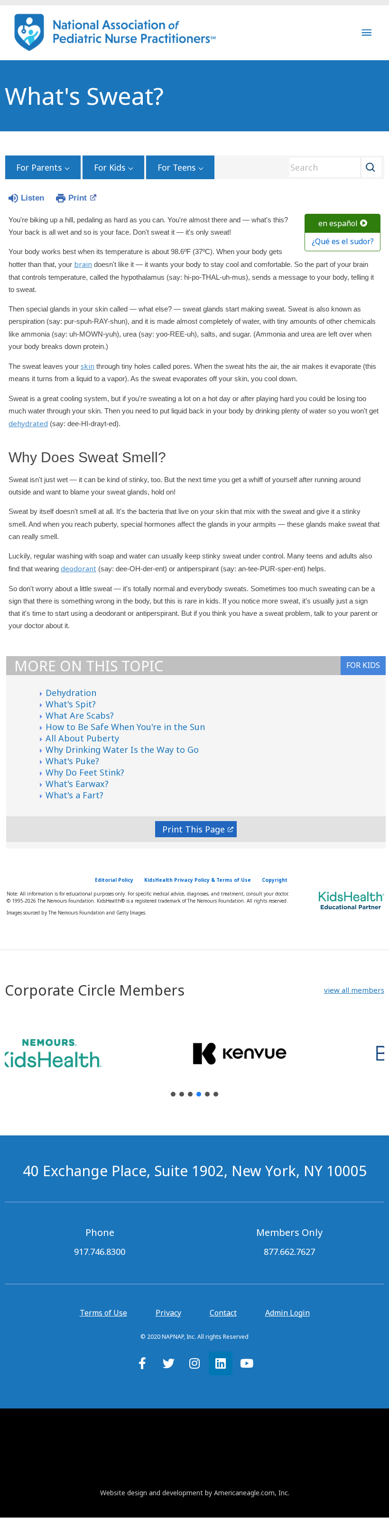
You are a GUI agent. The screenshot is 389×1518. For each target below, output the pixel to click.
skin (87, 366)
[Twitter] (168, 1363)
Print (77, 197)
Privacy (168, 1312)
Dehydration (71, 692)
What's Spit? (71, 704)
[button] (354, 990)
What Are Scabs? (80, 715)
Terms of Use (103, 1312)
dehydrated (28, 423)
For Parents (39, 167)
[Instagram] (194, 1363)
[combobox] (332, 167)
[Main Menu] (367, 32)
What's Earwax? (77, 783)
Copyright (274, 880)
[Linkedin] (220, 1363)
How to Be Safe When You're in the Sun (125, 726)
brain (83, 264)
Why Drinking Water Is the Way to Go (122, 749)
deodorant (78, 568)
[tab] (363, 665)
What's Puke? (72, 761)
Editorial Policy (114, 880)
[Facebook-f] (142, 1363)
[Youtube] (247, 1363)
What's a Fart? (74, 795)
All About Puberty (82, 738)
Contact (223, 1312)
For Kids (109, 167)
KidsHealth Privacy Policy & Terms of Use (197, 880)
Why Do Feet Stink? (85, 772)
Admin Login (287, 1312)
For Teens (176, 167)
